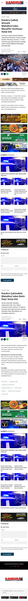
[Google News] (24, 74)
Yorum (3, 255)
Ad (2, 266)
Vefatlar (24, 51)
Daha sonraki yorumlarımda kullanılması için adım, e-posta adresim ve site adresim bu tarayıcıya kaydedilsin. (14, 274)
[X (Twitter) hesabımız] (13, 566)
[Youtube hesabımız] (18, 566)
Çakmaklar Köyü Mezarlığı (8, 384)
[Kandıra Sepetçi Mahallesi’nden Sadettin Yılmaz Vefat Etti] (7, 203)
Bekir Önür (4, 381)
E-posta (17, 266)
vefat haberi (5, 394)
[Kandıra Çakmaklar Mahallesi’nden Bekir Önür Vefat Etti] (7, 183)
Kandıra (4, 391)
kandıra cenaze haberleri (15, 391)
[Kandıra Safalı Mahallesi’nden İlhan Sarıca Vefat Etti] (14, 223)
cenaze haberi (18, 387)
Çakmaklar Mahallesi (7, 387)
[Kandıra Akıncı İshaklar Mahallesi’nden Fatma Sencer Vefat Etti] (20, 203)
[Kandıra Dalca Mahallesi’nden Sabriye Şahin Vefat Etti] (14, 164)
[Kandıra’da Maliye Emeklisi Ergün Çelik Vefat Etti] (14, 498)
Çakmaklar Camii (14, 381)
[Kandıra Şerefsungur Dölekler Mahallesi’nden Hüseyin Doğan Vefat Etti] (20, 183)
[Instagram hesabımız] (15, 566)
